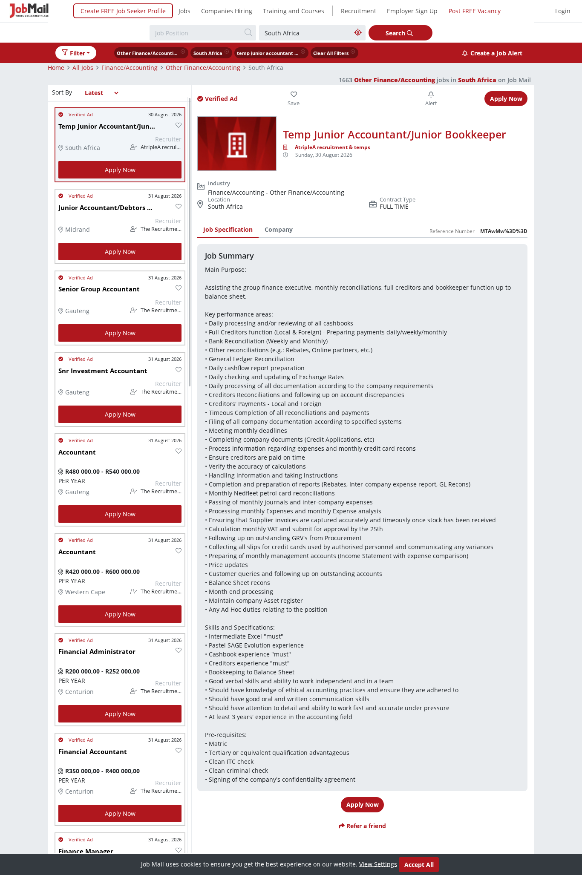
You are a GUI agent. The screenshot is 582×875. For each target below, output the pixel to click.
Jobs (184, 11)
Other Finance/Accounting (203, 67)
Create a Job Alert (496, 53)
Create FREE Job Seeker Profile (123, 11)
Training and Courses (293, 11)
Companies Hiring (226, 11)
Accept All (419, 865)
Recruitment (358, 11)
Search (396, 33)
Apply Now (120, 170)
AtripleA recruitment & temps (332, 147)
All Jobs (82, 67)
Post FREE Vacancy (475, 11)
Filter (77, 53)
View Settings (378, 864)
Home (56, 67)
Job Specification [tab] (228, 229)
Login (562, 11)
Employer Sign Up (412, 11)
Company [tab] (279, 229)
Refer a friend (365, 826)
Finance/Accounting (129, 67)
